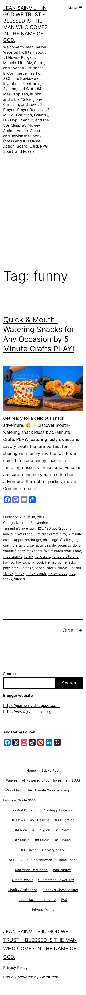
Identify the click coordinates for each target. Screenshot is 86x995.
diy (26, 545)
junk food (35, 562)
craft (7, 545)
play (6, 568)
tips (72, 573)
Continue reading (20, 488)
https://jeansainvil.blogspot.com (31, 705)
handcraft (42, 556)
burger (36, 540)
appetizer (21, 540)
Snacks (75, 568)
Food (77, 551)
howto (21, 562)
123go (63, 528)
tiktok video (57, 573)
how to (8, 562)
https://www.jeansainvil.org (27, 711)
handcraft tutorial (65, 556)
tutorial (19, 579)
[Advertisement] (43, 205)
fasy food (34, 551)
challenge (50, 540)
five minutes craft (57, 551)
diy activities (40, 545)
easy (21, 551)
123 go (50, 528)
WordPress (49, 977)
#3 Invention (38, 523)
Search (9, 673)
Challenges (68, 540)
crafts (17, 545)
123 (40, 528)
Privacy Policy (15, 967)
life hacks (52, 562)
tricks (7, 579)
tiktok (19, 573)
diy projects (61, 545)
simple (62, 568)
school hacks (45, 568)
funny (28, 556)
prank (15, 568)
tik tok (8, 573)
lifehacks (69, 562)
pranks (27, 568)
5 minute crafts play (50, 534)
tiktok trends (36, 573)
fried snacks (12, 556)
